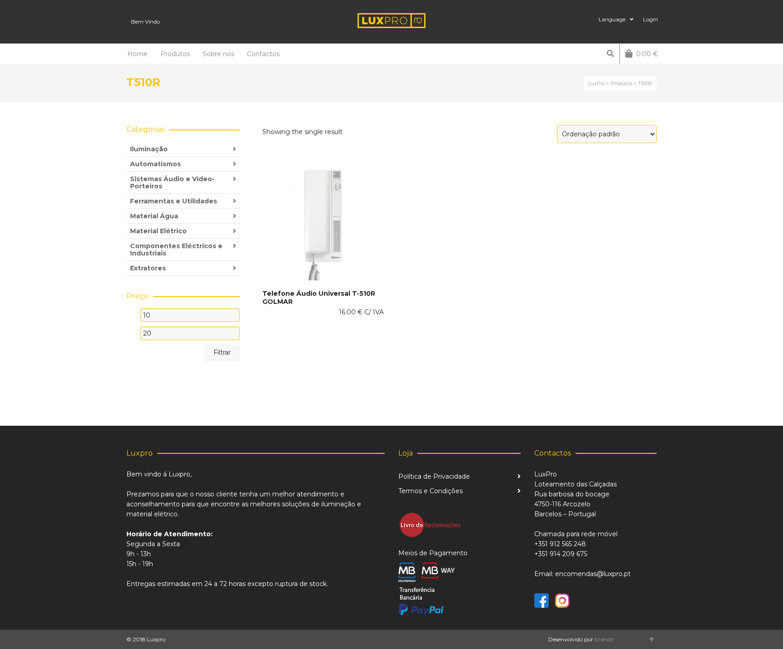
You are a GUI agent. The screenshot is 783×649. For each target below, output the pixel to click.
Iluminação (149, 149)
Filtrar (222, 352)
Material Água (154, 216)
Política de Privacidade (434, 476)
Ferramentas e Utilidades (173, 201)
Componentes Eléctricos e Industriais (176, 249)
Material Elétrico (158, 231)
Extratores (148, 268)
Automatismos (155, 164)
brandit (604, 639)
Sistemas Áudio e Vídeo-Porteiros (172, 182)
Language (612, 19)
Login (650, 19)
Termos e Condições (430, 491)
